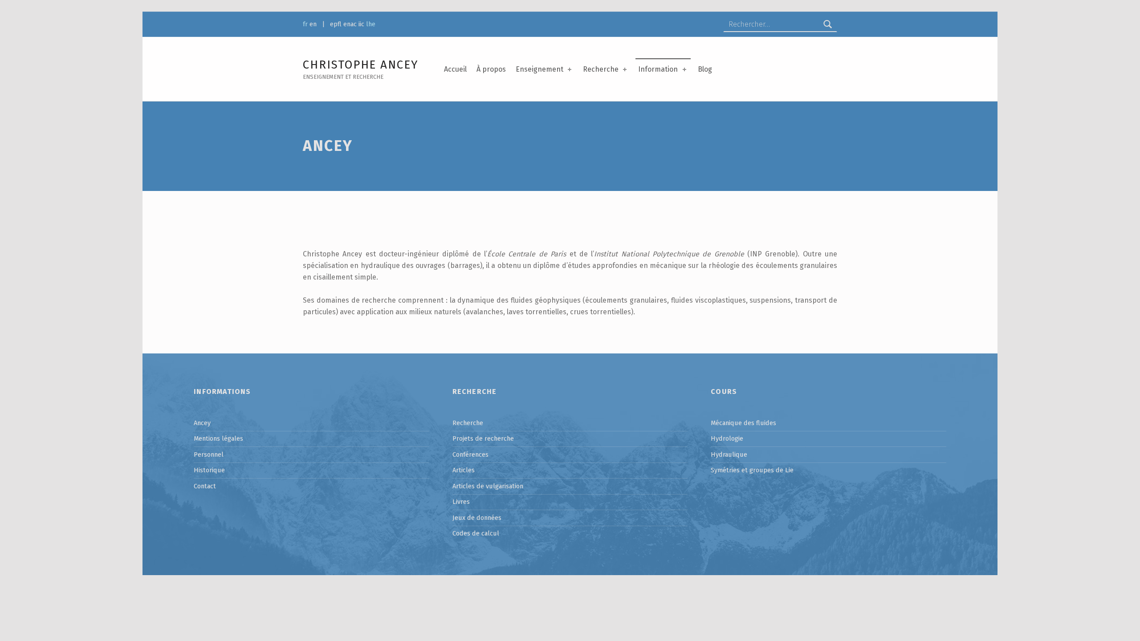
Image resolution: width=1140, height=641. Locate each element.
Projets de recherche (483, 438)
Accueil (455, 69)
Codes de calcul (475, 533)
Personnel (209, 454)
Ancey (202, 423)
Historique (209, 470)
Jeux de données (476, 518)
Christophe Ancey (360, 65)
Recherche (601, 69)
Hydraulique (729, 454)
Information (658, 69)
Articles (463, 470)
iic (361, 24)
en (313, 24)
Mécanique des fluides (743, 423)
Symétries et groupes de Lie (752, 470)
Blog (705, 69)
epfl (336, 24)
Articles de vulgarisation (487, 486)
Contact (205, 486)
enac (350, 24)
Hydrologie (727, 438)
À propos (491, 69)
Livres (461, 502)
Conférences (470, 454)
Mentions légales (218, 438)
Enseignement (539, 69)
